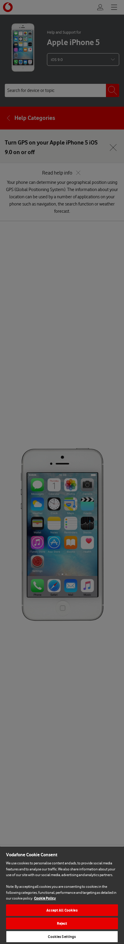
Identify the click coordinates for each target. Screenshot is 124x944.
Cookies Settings (62, 936)
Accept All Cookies (61, 910)
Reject (62, 923)
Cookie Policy (45, 898)
